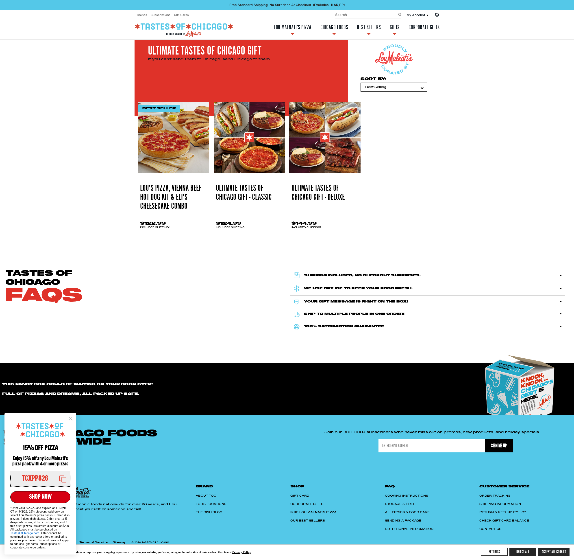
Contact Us (490, 529)
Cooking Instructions (406, 495)
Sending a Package (403, 520)
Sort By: (373, 79)
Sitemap (119, 542)
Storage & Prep (400, 504)
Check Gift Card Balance (504, 520)
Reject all (522, 551)
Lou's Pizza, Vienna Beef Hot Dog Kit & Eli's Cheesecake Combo (170, 197)
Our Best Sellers (307, 520)
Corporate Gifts (424, 28)
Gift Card (299, 495)
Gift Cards (181, 15)
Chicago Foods (334, 28)
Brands (142, 15)
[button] (40, 479)
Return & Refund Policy (502, 512)
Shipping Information (500, 504)
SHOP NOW (40, 497)
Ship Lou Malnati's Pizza (313, 512)
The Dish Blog (209, 512)
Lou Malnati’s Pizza (292, 28)
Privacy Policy (241, 552)
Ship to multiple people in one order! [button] (354, 314)
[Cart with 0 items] (436, 15)
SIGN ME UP (499, 446)
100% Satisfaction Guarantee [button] (344, 326)
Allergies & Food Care (407, 512)
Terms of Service (93, 542)
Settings (494, 551)
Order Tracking (495, 495)
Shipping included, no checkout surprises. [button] (362, 275)
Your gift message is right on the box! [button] (356, 301)
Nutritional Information (409, 529)
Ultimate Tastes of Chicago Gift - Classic (244, 193)
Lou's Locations (211, 504)
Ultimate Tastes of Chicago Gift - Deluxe (318, 193)
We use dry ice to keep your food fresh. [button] (358, 288)
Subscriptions (160, 15)
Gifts (395, 28)
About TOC (206, 495)
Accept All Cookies (554, 551)
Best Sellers (369, 28)
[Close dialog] (70, 419)
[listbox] (394, 87)
